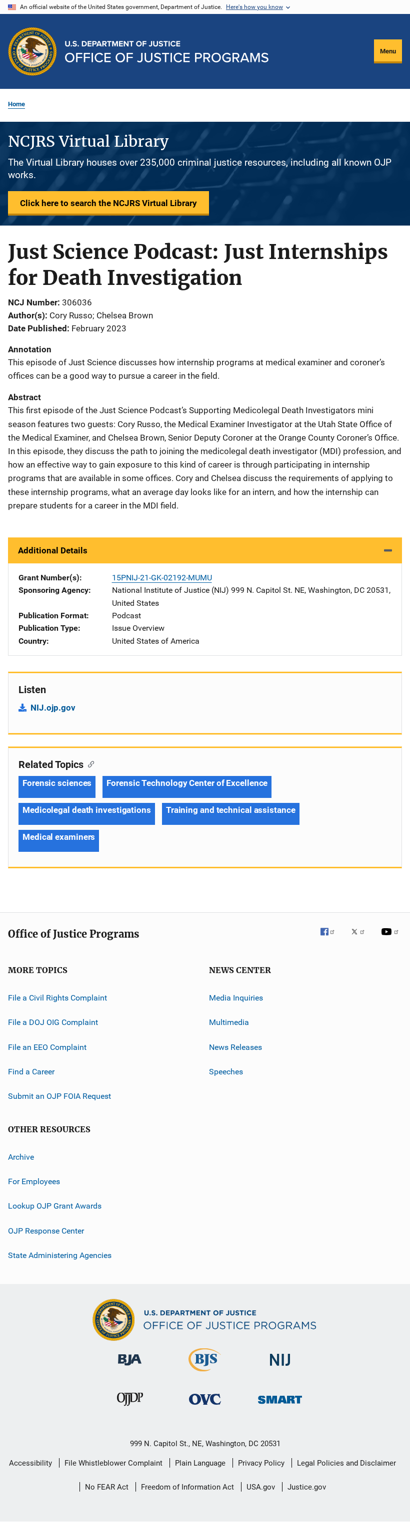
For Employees (34, 1181)
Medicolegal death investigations (86, 810)
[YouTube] (391, 939)
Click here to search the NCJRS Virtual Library (108, 203)
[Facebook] (331, 939)
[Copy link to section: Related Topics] (89, 763)
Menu (388, 51)
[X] (361, 939)
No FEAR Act (106, 1487)
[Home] (166, 51)
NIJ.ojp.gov (53, 708)
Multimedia (229, 1022)
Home (16, 104)
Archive (21, 1157)
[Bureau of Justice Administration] (130, 1367)
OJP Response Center (46, 1231)
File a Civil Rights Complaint (57, 998)
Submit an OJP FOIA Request (59, 1096)
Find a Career (31, 1071)
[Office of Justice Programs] (32, 51)
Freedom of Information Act (187, 1487)
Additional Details (53, 550)
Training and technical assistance (231, 810)
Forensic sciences (57, 783)
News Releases (235, 1046)
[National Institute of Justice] (280, 1367)
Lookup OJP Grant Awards (55, 1206)
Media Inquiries (236, 998)
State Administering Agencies (60, 1255)
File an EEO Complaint (47, 1046)
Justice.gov (307, 1487)
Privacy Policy (261, 1463)
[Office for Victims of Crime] (205, 1406)
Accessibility (30, 1463)
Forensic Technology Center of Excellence (187, 783)
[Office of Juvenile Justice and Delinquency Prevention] (130, 1407)
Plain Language (200, 1463)
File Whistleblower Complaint (113, 1463)
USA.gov (260, 1487)
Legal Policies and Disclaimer (346, 1463)
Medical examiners (58, 837)
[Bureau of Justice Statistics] (204, 1373)
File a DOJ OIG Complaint (53, 1022)
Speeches (226, 1071)
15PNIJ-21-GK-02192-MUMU (162, 577)
